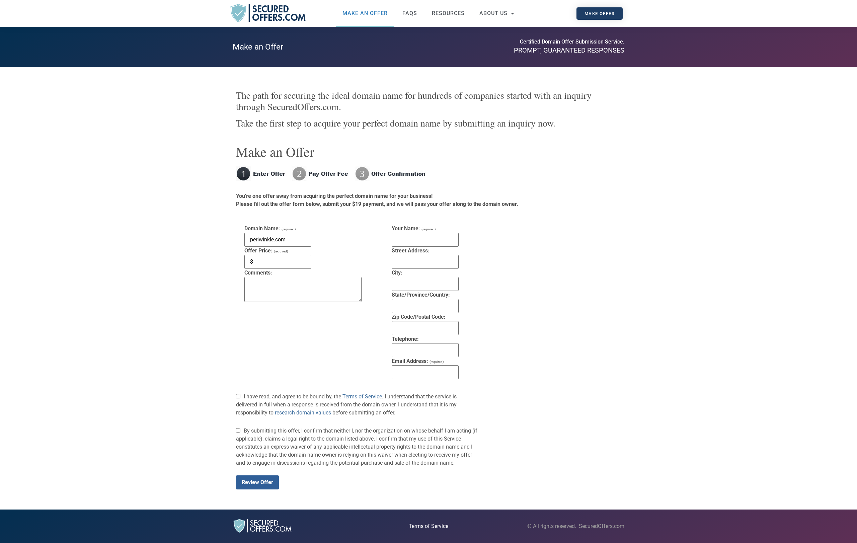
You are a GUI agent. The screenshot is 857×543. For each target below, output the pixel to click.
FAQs (409, 13)
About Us (493, 13)
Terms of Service (362, 396)
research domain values (303, 412)
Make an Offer (365, 13)
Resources (448, 13)
